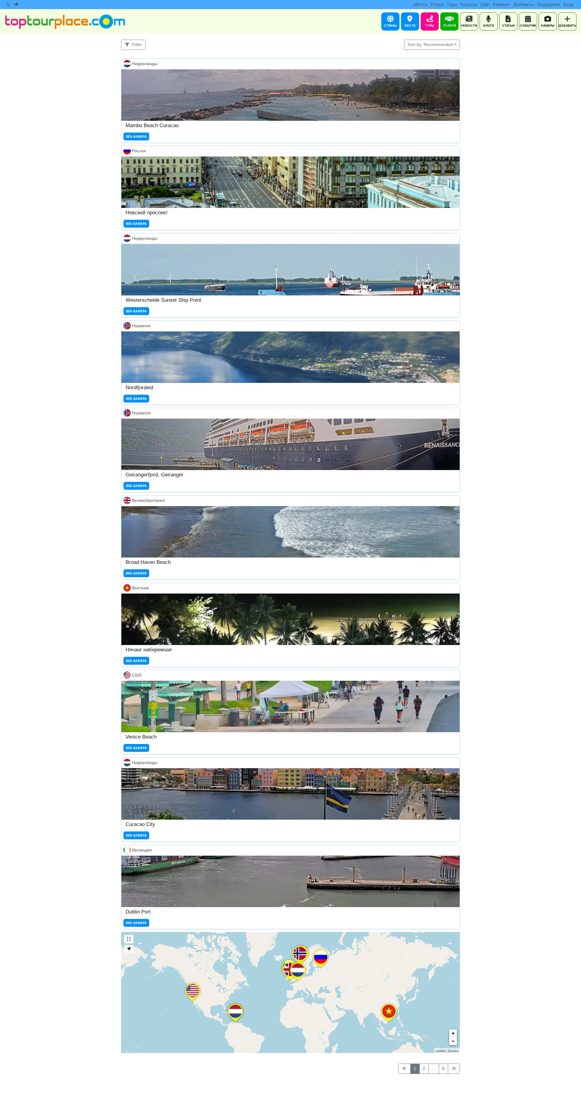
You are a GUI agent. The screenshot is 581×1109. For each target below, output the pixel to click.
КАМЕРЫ (547, 25)
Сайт (485, 4)
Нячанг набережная (149, 649)
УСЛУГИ (449, 25)
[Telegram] (16, 4)
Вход (568, 4)
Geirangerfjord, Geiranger (154, 475)
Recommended (430, 44)
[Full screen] (128, 939)
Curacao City (140, 824)
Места (420, 4)
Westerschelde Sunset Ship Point (163, 300)
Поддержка (548, 4)
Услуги (437, 4)
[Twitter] (8, 4)
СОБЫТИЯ (528, 25)
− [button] (453, 1041)
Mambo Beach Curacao (152, 125)
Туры (452, 4)
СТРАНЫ (390, 25)
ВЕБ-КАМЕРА (136, 136)
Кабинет (501, 4)
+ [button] (453, 1033)
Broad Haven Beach (148, 562)
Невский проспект (147, 213)
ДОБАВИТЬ (567, 25)
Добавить (524, 4)
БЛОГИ (488, 25)
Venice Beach (141, 737)
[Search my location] (128, 949)
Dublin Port (138, 911)
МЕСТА (410, 25)
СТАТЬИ (508, 25)
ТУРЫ (429, 25)
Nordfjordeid (139, 387)
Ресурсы (468, 4)
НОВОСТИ (469, 25)
